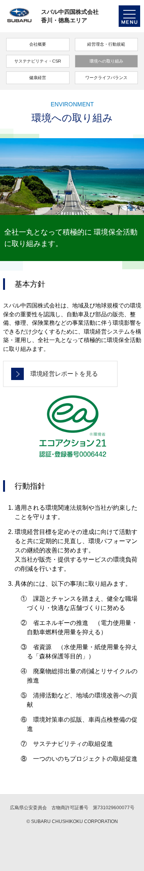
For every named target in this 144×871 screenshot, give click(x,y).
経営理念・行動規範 (106, 44)
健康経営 (37, 77)
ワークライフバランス (106, 77)
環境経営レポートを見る (64, 373)
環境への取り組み (106, 61)
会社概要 (37, 44)
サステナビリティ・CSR (37, 61)
